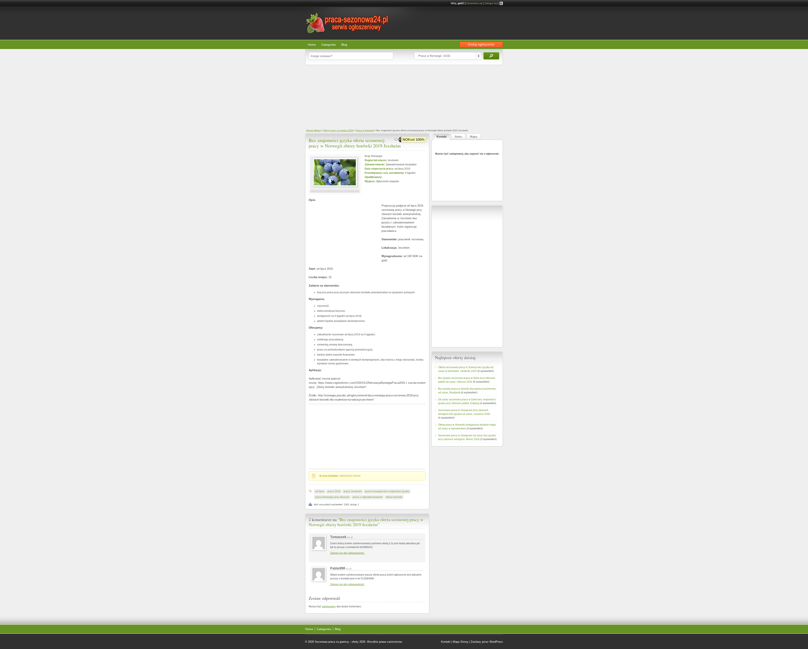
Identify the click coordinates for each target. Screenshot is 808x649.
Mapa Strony (460, 641)
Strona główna (313, 130)
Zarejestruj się (474, 3)
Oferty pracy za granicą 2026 (338, 130)
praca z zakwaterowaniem (368, 497)
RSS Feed (501, 3)
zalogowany (329, 606)
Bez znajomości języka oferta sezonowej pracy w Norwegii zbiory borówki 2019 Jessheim (355, 143)
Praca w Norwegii (365, 130)
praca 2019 (333, 491)
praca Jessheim (353, 491)
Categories (328, 44)
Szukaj (491, 56)
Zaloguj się (490, 3)
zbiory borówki (394, 497)
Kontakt (446, 641)
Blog (344, 44)
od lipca (319, 491)
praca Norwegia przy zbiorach (332, 497)
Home (312, 44)
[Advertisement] (404, 96)
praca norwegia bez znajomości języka (387, 491)
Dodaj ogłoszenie (481, 44)
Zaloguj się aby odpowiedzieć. (347, 553)
